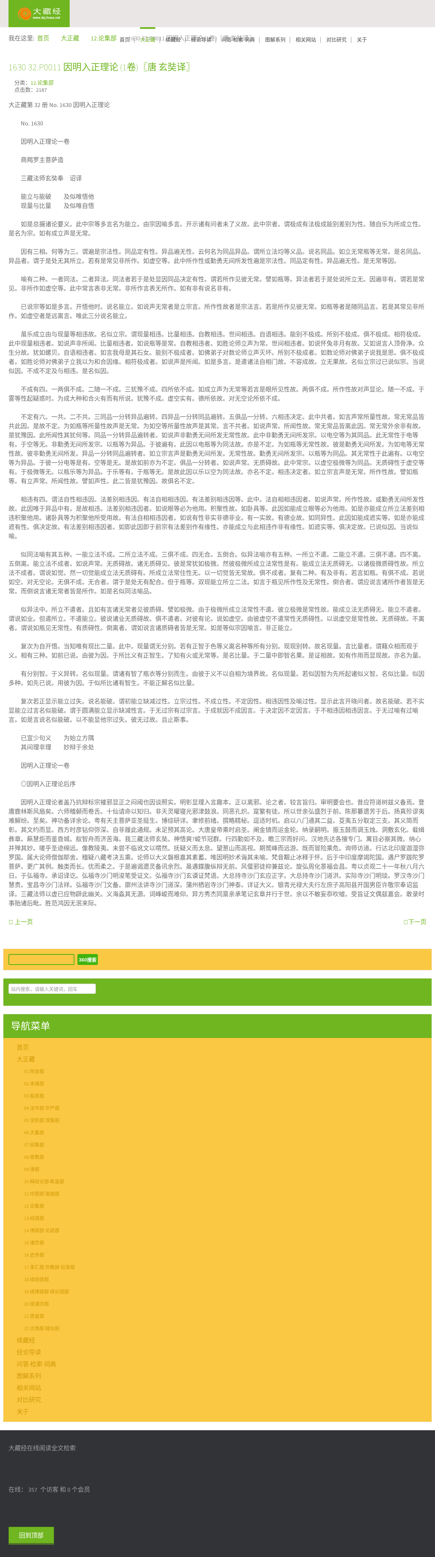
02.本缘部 (34, 1084)
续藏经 (173, 40)
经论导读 (201, 40)
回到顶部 (31, 1536)
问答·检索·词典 (238, 40)
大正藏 (147, 40)
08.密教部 (34, 1157)
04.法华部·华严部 (41, 1108)
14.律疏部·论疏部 (41, 1231)
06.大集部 (34, 1133)
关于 (362, 40)
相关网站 (306, 40)
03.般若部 (34, 1096)
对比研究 (336, 40)
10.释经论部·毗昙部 (44, 1182)
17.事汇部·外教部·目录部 (49, 1267)
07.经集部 (34, 1145)
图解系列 (275, 40)
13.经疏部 (34, 1218)
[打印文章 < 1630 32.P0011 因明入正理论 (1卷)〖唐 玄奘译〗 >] (424, 82)
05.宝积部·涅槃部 (41, 1121)
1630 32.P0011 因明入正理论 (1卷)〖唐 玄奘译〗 (101, 67)
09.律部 (31, 1169)
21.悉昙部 (34, 1316)
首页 (125, 40)
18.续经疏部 (36, 1280)
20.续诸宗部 (36, 1304)
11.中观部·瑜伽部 (41, 1194)
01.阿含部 (34, 1072)
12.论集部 (42, 83)
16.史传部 (34, 1255)
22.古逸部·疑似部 (41, 1329)
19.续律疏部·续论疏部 (46, 1292)
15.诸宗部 (34, 1243)
